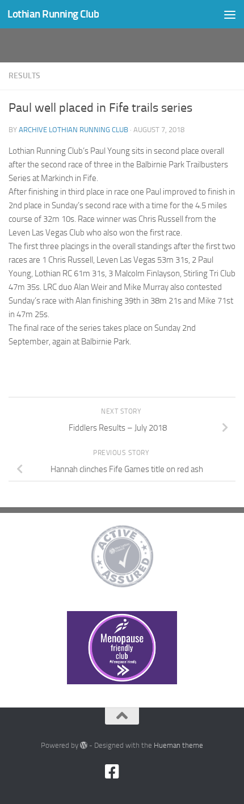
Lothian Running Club (53, 13)
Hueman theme (178, 745)
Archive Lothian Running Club (73, 129)
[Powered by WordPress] (83, 745)
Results (24, 76)
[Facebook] (112, 772)
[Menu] (230, 14)
